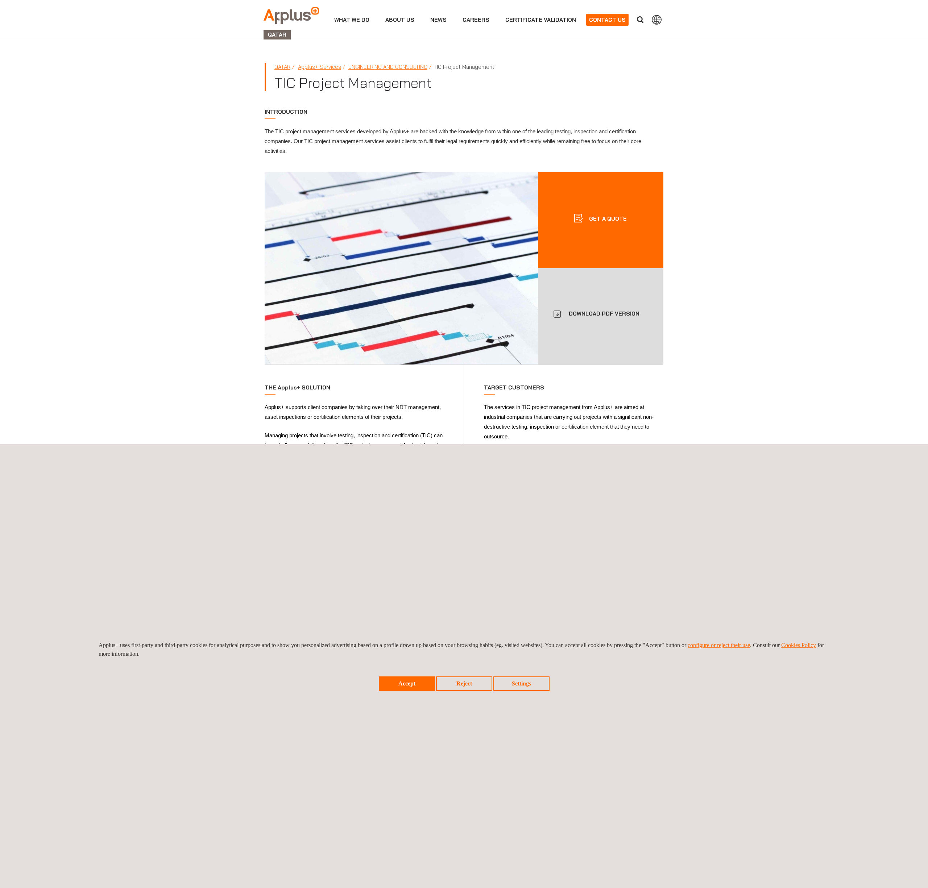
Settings (521, 683)
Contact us (607, 19)
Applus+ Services (319, 66)
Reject (464, 683)
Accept (406, 683)
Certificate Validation (540, 19)
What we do (351, 19)
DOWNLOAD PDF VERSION (604, 313)
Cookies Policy (798, 645)
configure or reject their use (719, 645)
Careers (476, 19)
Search (640, 20)
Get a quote (607, 218)
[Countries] (657, 19)
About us (399, 19)
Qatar (282, 66)
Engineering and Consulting (387, 66)
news (438, 19)
